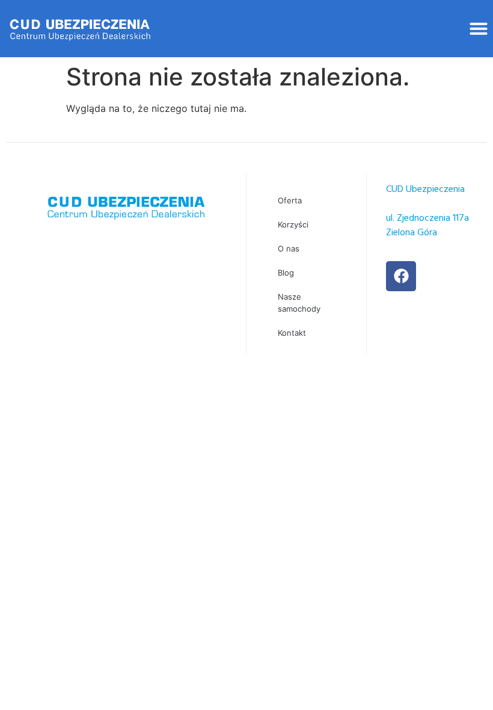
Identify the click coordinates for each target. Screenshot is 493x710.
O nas (288, 248)
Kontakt (292, 333)
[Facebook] (401, 276)
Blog (286, 272)
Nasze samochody (299, 302)
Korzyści (293, 224)
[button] (478, 28)
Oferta (290, 200)
